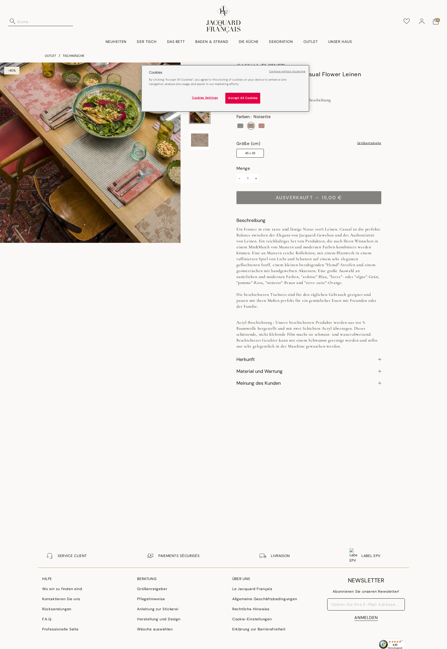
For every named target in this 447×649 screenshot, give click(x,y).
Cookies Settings (205, 98)
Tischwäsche (73, 56)
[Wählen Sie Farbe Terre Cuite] (261, 126)
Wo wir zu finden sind (62, 588)
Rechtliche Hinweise (251, 609)
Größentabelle (369, 143)
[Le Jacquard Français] (223, 18)
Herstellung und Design (159, 619)
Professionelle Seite (60, 629)
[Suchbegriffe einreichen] (12, 21)
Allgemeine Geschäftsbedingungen (264, 599)
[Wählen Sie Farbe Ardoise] (240, 126)
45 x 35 (250, 153)
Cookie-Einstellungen (252, 619)
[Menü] (402, 642)
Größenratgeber (152, 588)
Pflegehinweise (151, 599)
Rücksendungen (56, 609)
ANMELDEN (366, 617)
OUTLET (50, 56)
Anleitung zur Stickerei (157, 609)
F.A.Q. (47, 619)
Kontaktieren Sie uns (61, 599)
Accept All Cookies (242, 98)
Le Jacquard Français (252, 588)
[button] (422, 21)
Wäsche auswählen (155, 629)
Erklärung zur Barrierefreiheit (259, 629)
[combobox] (45, 21)
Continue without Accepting (287, 71)
